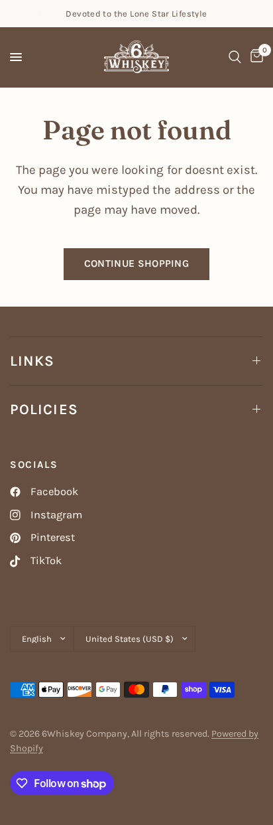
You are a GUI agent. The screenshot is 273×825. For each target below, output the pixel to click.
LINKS (32, 361)
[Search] (235, 57)
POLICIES (44, 409)
